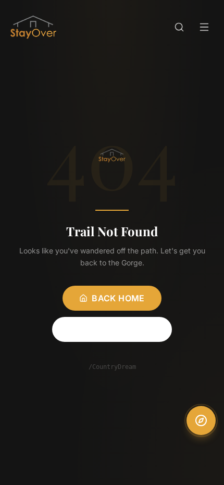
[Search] (179, 27)
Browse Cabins (118, 329)
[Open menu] (204, 27)
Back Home (118, 298)
